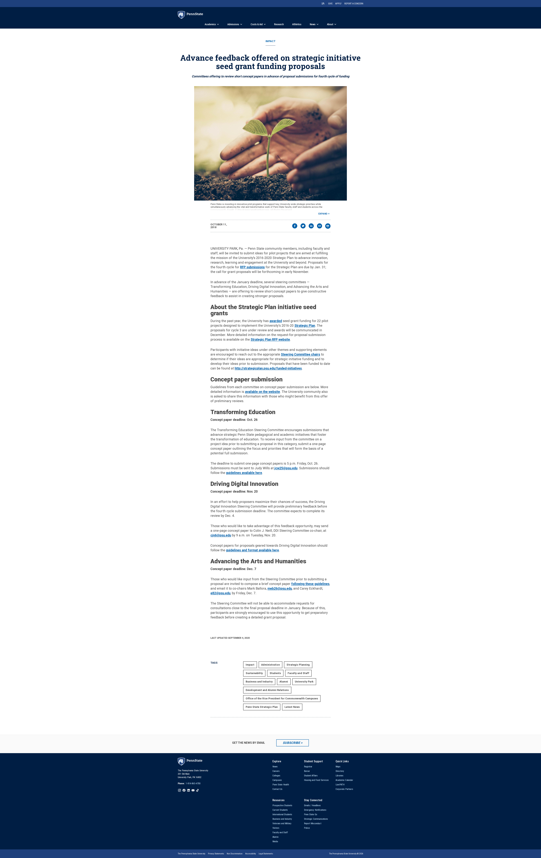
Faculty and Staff (298, 673)
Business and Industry (259, 681)
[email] (319, 226)
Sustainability (254, 673)
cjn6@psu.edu (220, 535)
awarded (276, 321)
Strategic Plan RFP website (270, 339)
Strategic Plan (304, 326)
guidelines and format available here (252, 550)
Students (275, 673)
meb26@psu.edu (280, 588)
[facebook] (294, 226)
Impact (270, 41)
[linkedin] (311, 226)
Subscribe (291, 743)
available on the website (262, 392)
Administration (270, 664)
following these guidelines (310, 584)
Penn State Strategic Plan (262, 706)
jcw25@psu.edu (285, 468)
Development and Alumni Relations (267, 690)
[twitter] (303, 226)
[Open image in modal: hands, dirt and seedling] (270, 143)
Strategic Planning (298, 664)
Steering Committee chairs (300, 354)
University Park (304, 681)
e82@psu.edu (220, 593)
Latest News (292, 706)
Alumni (284, 681)
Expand (323, 213)
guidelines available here (244, 473)
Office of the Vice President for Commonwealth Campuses (282, 698)
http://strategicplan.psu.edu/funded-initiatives (268, 368)
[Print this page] (328, 226)
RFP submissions (252, 267)
